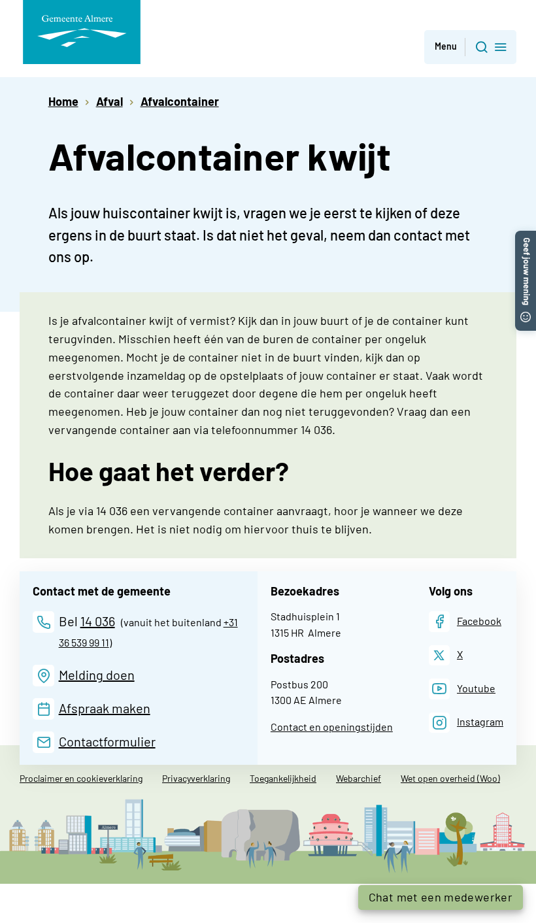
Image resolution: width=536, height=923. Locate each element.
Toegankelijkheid (283, 778)
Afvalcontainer (180, 101)
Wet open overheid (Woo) (450, 778)
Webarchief (358, 778)
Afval (109, 101)
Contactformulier (107, 741)
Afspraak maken (104, 708)
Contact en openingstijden (332, 726)
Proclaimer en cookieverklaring (81, 778)
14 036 (97, 621)
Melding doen (97, 674)
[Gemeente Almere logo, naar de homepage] (82, 32)
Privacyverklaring (196, 778)
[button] (470, 47)
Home (63, 101)
